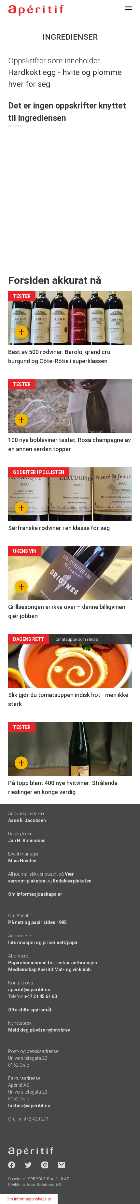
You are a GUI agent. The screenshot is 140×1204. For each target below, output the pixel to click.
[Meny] (128, 9)
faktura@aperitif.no (29, 1105)
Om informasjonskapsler (35, 894)
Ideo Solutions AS (44, 1185)
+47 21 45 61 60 (40, 996)
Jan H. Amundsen (27, 840)
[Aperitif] (35, 10)
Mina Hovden (22, 860)
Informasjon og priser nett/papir (43, 942)
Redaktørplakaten (72, 880)
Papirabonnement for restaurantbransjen (52, 962)
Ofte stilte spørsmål (29, 1009)
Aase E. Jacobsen (27, 820)
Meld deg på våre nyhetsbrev (39, 1030)
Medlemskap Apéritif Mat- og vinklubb (49, 969)
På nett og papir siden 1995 (37, 922)
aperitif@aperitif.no (29, 989)
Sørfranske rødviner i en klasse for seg (59, 528)
